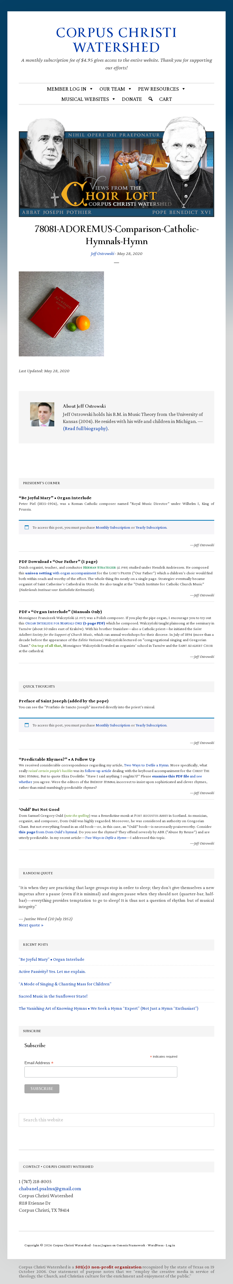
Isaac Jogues (102, 1245)
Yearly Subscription (151, 527)
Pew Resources (158, 89)
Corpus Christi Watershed (116, 40)
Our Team (112, 89)
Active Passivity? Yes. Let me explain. (52, 971)
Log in (170, 1245)
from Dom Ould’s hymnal (48, 832)
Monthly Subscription (113, 527)
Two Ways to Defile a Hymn (146, 765)
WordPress (156, 1245)
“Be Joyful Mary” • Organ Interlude (51, 959)
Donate (132, 99)
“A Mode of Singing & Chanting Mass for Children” (65, 983)
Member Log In (66, 89)
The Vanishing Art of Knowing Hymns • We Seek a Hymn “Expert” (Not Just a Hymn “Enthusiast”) (109, 1008)
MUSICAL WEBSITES (85, 99)
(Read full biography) (85, 428)
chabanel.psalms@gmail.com (50, 1188)
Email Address (38, 1063)
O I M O (65, 623)
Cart (165, 99)
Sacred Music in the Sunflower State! (53, 996)
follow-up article (98, 770)
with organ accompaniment (60, 573)
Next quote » (31, 924)
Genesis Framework (130, 1245)
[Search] (150, 99)
